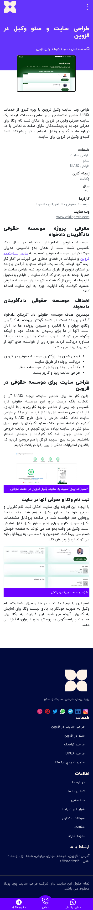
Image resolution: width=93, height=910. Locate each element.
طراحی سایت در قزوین (68, 726)
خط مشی (78, 800)
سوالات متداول (73, 818)
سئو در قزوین (74, 735)
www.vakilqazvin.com (72, 217)
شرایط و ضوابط (73, 809)
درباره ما (78, 782)
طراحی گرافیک (74, 744)
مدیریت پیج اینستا (69, 762)
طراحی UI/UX (75, 753)
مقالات (79, 827)
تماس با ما (76, 791)
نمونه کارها (76, 836)
